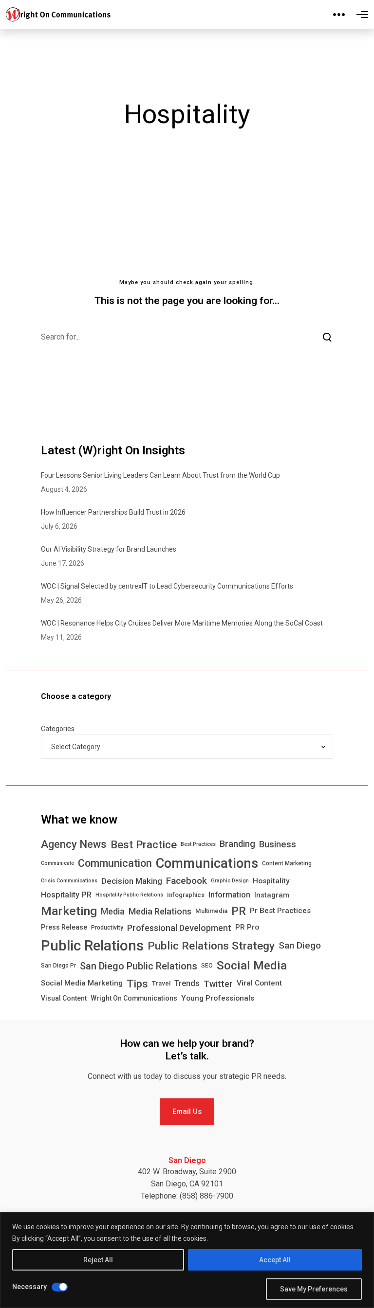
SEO (207, 965)
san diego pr (58, 965)
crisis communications (69, 881)
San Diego (300, 945)
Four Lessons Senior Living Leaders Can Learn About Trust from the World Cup (160, 475)
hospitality (271, 881)
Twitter (218, 984)
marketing (69, 911)
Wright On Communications (134, 998)
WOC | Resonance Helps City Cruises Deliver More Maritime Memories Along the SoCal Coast (182, 623)
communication (115, 863)
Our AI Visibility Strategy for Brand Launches (108, 549)
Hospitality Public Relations (129, 895)
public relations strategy (211, 945)
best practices (198, 844)
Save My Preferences (314, 1289)
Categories (58, 729)
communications (207, 863)
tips (137, 983)
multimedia (211, 910)
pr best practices (280, 910)
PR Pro (247, 927)
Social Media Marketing (82, 983)
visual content (64, 998)
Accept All (275, 1260)
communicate (57, 863)
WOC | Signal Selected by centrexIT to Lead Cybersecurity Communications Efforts (167, 586)
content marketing (287, 863)
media (113, 911)
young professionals (217, 998)
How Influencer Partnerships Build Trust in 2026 (113, 512)
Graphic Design (230, 881)
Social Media (252, 965)
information (229, 894)
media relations (160, 911)
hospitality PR (66, 894)
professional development (179, 928)
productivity (107, 927)
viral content (259, 983)
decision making (131, 881)
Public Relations (92, 945)
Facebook (186, 880)
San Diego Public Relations (138, 966)
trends (187, 983)
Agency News (74, 844)
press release (64, 927)
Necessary (29, 1286)
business (277, 844)
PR (238, 911)
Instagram (271, 895)
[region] (187, 1260)
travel (161, 983)
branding (237, 844)
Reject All (98, 1260)
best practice (144, 844)
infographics (186, 894)
